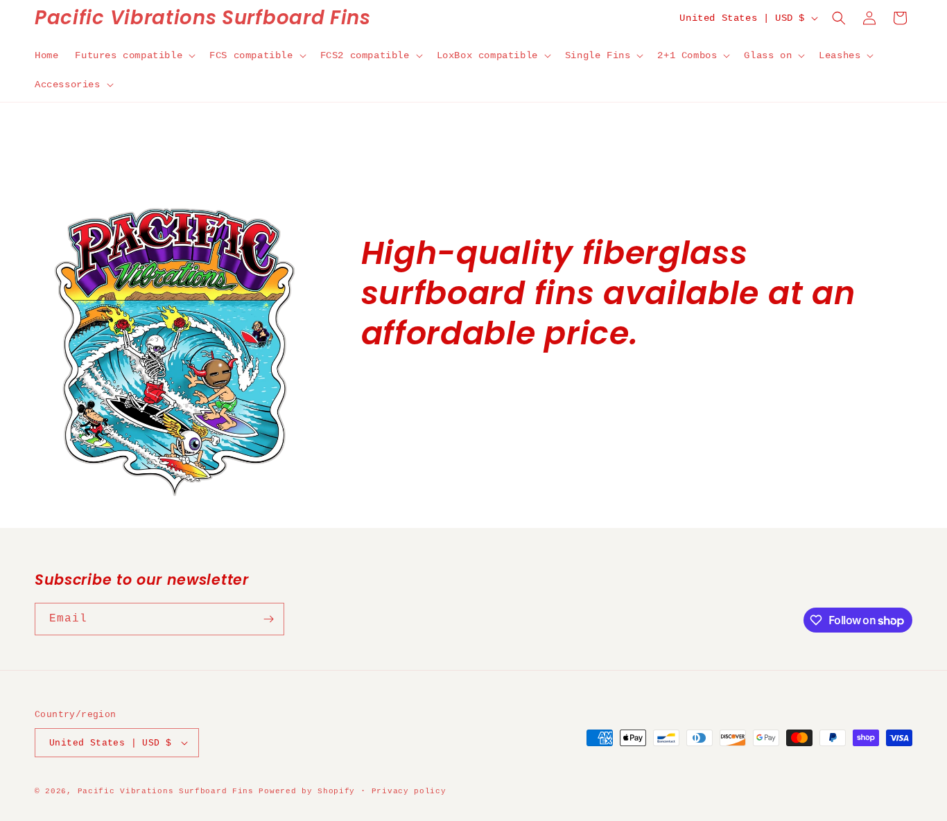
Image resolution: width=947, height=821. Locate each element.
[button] (134, 55)
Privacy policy (409, 791)
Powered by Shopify (307, 791)
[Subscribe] (268, 619)
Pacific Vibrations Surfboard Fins (166, 791)
